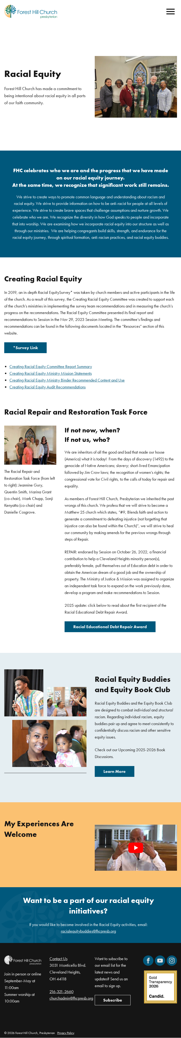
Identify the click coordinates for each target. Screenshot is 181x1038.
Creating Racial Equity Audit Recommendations (47, 387)
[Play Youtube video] (136, 848)
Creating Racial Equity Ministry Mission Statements (50, 373)
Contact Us (58, 958)
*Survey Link (25, 347)
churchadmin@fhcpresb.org (71, 998)
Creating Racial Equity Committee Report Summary (50, 366)
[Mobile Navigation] (169, 11)
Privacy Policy (65, 1032)
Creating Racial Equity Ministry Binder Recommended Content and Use (67, 380)
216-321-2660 (61, 991)
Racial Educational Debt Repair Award (110, 626)
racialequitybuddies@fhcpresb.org (88, 931)
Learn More (114, 771)
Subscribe (112, 1000)
